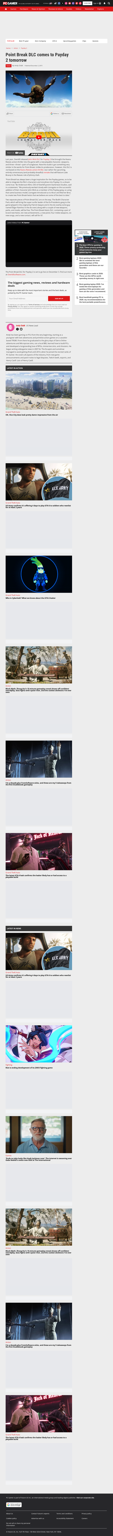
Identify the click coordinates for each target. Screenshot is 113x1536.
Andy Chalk (19, 65)
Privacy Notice (12, 306)
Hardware (24, 9)
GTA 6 (54, 41)
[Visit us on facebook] (59, 3)
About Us (9, 1514)
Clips (84, 41)
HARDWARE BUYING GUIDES (83, 233)
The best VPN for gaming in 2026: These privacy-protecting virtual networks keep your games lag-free (92, 248)
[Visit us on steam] (55, 3)
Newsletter (89, 9)
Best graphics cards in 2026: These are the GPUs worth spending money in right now (91, 276)
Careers (84, 1518)
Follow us (56, 113)
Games (13, 9)
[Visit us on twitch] (73, 3)
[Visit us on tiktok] (80, 3)
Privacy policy (87, 1514)
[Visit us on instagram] (66, 3)
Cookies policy (11, 1518)
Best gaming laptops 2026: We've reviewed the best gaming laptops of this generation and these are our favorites (91, 263)
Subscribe (87, 3)
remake (47, 172)
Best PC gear (24, 41)
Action (16, 48)
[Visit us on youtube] (69, 3)
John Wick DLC (34, 159)
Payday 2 (24, 48)
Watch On (10, 153)
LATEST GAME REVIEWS (99, 233)
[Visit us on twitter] (62, 3)
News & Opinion (38, 9)
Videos (78, 9)
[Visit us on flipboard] (76, 3)
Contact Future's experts (40, 1514)
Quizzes (95, 41)
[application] (39, 243)
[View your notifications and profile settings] (104, 3)
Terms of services (34, 305)
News (9, 66)
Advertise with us (37, 1518)
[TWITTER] (18, 329)
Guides (69, 9)
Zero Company (40, 41)
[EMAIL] (22, 329)
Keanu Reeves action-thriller (32, 170)
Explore (100, 9)
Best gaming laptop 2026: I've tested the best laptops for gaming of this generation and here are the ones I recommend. (92, 287)
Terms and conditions (64, 1514)
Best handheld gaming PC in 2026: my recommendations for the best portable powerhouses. (92, 299)
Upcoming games (69, 41)
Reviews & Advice (56, 9)
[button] (109, 3)
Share (11, 113)
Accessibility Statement (65, 1518)
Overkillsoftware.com (16, 274)
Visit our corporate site (85, 1498)
